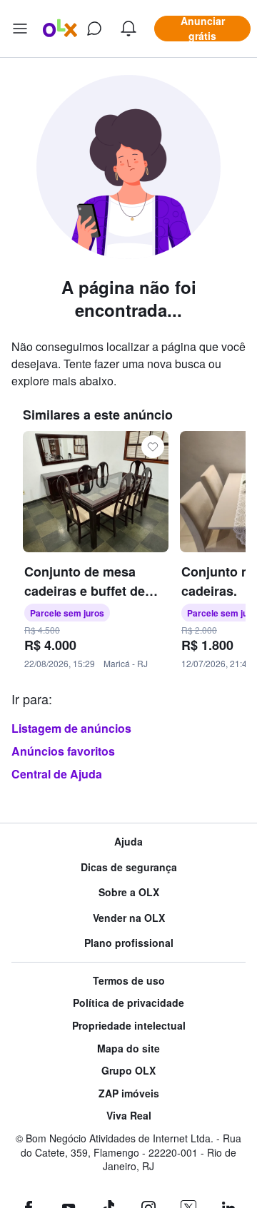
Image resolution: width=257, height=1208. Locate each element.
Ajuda (128, 841)
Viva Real (128, 1115)
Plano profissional (128, 943)
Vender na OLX (129, 918)
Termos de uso (129, 981)
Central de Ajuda (56, 774)
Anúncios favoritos (63, 751)
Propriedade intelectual (129, 1025)
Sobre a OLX (129, 892)
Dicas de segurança (129, 867)
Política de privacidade (128, 1003)
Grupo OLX (128, 1070)
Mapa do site (128, 1048)
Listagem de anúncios (71, 728)
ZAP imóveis (129, 1093)
